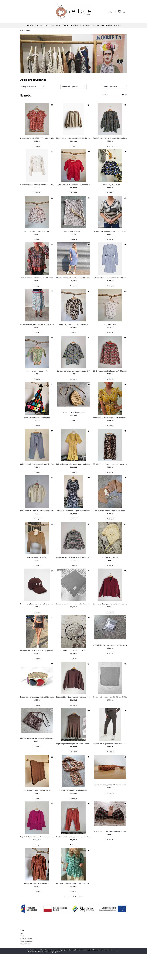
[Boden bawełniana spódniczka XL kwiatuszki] (37, 305)
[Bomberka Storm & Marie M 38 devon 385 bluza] (73, 538)
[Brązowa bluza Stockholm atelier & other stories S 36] (73, 678)
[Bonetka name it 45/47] (110, 538)
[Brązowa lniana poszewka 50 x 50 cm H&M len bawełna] (110, 678)
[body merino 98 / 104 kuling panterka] (73, 305)
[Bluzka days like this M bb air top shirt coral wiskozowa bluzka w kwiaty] (37, 119)
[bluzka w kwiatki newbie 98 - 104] (37, 212)
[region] (73, 53)
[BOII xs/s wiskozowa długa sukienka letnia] (73, 491)
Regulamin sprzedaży (26, 941)
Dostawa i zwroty (25, 943)
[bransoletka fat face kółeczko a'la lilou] (73, 631)
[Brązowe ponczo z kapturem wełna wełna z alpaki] (73, 724)
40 (80, 897)
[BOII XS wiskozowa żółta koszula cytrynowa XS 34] (37, 491)
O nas (21, 933)
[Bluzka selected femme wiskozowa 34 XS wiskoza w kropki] (37, 165)
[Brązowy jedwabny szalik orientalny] (73, 771)
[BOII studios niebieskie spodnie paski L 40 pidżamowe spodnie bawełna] (37, 445)
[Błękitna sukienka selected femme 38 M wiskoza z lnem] (110, 258)
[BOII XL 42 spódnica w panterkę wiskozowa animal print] (110, 445)
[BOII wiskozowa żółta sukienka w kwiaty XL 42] (73, 445)
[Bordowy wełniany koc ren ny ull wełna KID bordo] (73, 585)
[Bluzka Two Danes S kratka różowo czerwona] (73, 165)
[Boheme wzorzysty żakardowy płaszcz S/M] (73, 352)
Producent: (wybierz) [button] (69, 87)
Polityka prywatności (26, 938)
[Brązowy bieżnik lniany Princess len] (37, 771)
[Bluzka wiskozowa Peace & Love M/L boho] (37, 258)
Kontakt (22, 936)
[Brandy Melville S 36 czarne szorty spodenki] (37, 631)
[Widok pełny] (126, 94)
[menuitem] (30, 25)
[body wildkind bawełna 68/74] (37, 352)
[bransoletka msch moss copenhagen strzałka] (110, 628)
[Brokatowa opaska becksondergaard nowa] (110, 814)
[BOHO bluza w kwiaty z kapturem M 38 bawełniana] (110, 352)
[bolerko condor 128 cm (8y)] (37, 538)
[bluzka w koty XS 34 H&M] (110, 165)
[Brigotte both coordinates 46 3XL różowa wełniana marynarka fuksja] (37, 817)
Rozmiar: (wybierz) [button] (110, 87)
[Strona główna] (73, 11)
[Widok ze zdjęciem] (123, 94)
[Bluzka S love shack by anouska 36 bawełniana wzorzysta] (110, 119)
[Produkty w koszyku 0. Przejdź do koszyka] (124, 12)
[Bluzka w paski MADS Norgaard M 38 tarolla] (110, 212)
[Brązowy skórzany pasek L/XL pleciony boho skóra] (110, 768)
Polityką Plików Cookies (76, 950)
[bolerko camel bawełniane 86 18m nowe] (110, 491)
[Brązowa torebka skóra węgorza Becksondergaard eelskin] (37, 721)
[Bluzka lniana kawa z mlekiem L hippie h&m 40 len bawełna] (73, 119)
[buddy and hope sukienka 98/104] (37, 864)
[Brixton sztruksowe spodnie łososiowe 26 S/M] (73, 817)
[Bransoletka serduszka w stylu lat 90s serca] (37, 678)
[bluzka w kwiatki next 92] (73, 212)
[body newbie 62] (110, 305)
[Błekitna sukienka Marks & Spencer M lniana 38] (73, 258)
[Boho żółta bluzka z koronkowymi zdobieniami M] (110, 398)
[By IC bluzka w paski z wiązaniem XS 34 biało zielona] (73, 864)
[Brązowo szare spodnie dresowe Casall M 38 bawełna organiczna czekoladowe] (110, 724)
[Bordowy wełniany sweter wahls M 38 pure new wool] (110, 585)
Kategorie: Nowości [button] (28, 87)
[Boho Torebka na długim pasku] (73, 395)
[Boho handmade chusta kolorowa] (37, 398)
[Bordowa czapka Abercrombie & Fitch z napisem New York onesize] (37, 585)
